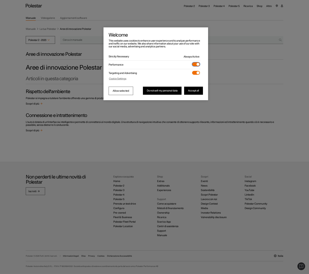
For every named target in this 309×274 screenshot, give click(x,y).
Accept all (193, 90)
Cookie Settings (117, 78)
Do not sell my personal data (162, 90)
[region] (155, 63)
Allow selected (121, 91)
